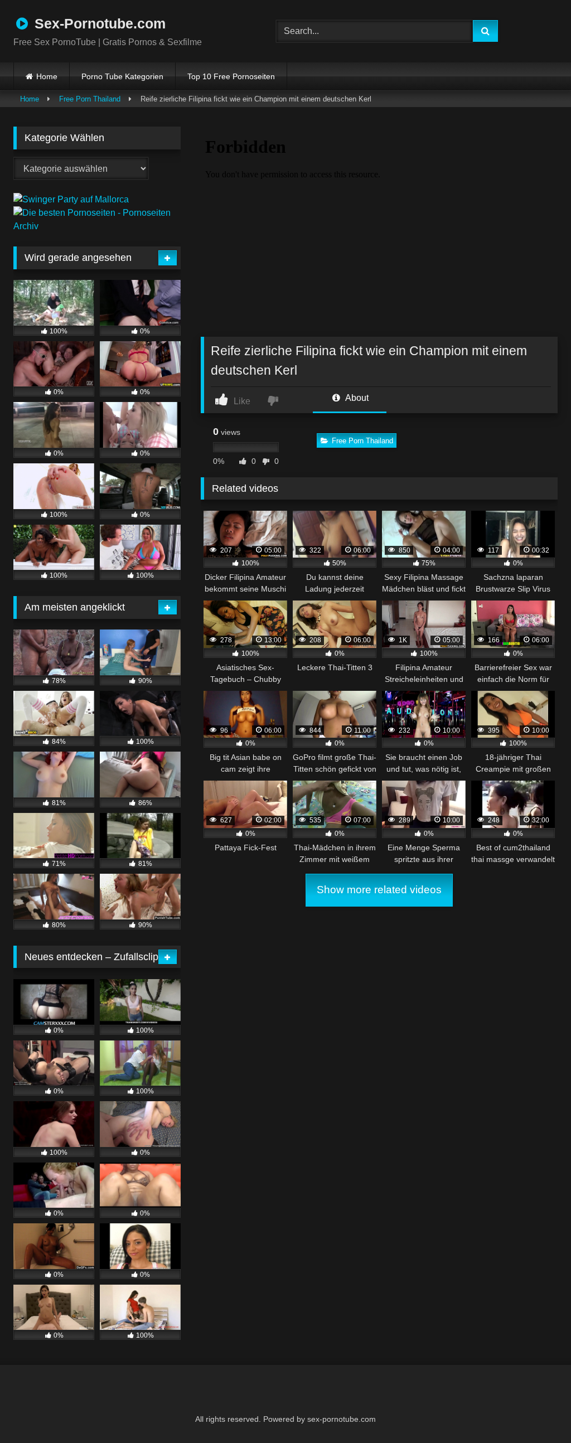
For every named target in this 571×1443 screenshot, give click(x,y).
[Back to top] (535, 1410)
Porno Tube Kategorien (122, 76)
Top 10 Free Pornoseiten (231, 76)
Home (46, 76)
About (356, 398)
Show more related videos (379, 889)
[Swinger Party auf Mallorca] (71, 199)
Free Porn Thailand (89, 99)
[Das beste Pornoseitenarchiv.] (97, 226)
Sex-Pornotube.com (98, 23)
